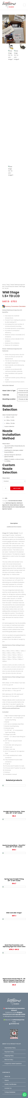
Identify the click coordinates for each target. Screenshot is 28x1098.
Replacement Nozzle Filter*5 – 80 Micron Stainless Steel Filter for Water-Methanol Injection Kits (14, 980)
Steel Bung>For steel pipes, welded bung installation (13, 451)
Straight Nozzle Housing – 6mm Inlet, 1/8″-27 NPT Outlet (14, 812)
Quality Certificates (10, 1084)
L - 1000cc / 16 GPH (9, 423)
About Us (7, 1076)
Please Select (6, 478)
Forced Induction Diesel (11, 286)
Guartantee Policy (10, 1048)
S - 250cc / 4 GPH (9, 417)
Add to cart (17, 488)
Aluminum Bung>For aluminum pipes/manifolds (12, 455)
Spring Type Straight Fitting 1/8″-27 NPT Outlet (14, 879)
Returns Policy (9, 1060)
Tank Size (5, 395)
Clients (7, 1080)
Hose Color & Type (8, 391)
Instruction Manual (8, 385)
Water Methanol (14, 505)
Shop (8, 284)
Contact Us (8, 1088)
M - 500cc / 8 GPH (9, 420)
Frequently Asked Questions (13, 1063)
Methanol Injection (11, 503)
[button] (23, 17)
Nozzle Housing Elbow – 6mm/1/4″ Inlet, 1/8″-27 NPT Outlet (14, 846)
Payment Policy (9, 1052)
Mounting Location (8, 399)
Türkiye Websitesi (10, 1092)
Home (4, 284)
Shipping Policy (9, 1056)
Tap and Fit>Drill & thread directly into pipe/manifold (14, 447)
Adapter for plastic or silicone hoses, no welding (14, 460)
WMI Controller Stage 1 (14, 913)
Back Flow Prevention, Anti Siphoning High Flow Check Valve (14, 945)
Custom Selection (9, 426)
